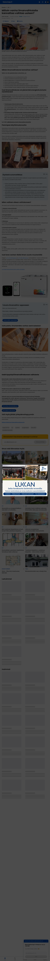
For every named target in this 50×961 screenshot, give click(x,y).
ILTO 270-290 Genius (11, 258)
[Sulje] (46, 941)
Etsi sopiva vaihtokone (9, 410)
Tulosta (20, 21)
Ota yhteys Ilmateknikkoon (10, 406)
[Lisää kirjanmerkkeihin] (24, 466)
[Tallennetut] (42, 2)
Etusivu (4, 7)
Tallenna (6, 21)
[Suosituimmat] (39, 2)
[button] (6, 428)
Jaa (13, 21)
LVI (8, 7)
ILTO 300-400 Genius (23, 258)
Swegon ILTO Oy (26, 16)
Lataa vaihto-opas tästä (10, 320)
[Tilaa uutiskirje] (45, 2)
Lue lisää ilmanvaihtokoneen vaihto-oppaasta (13, 269)
